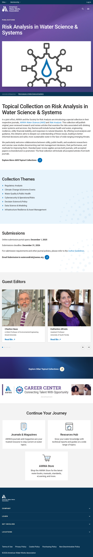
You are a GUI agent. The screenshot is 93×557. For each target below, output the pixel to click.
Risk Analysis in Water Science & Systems (31, 94)
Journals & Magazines (9, 94)
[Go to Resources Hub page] (69, 434)
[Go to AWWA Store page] (46, 466)
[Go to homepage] (8, 498)
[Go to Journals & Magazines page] (23, 434)
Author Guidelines (76, 251)
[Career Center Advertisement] (46, 389)
